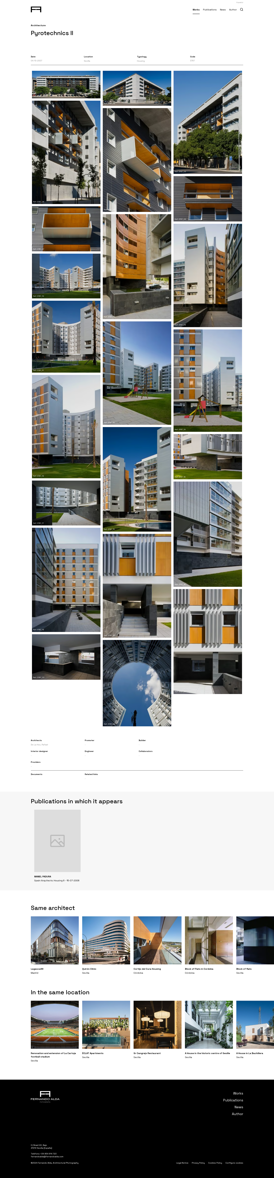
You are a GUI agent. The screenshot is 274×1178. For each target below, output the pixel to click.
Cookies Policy (215, 1163)
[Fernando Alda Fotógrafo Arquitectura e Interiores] (36, 9)
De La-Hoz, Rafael (39, 744)
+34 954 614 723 (48, 1153)
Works (196, 9)
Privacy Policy (198, 1163)
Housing (141, 61)
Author (233, 9)
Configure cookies (234, 1163)
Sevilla (87, 61)
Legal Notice (182, 1163)
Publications (210, 9)
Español (239, 2)
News (223, 9)
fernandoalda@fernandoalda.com (47, 1156)
